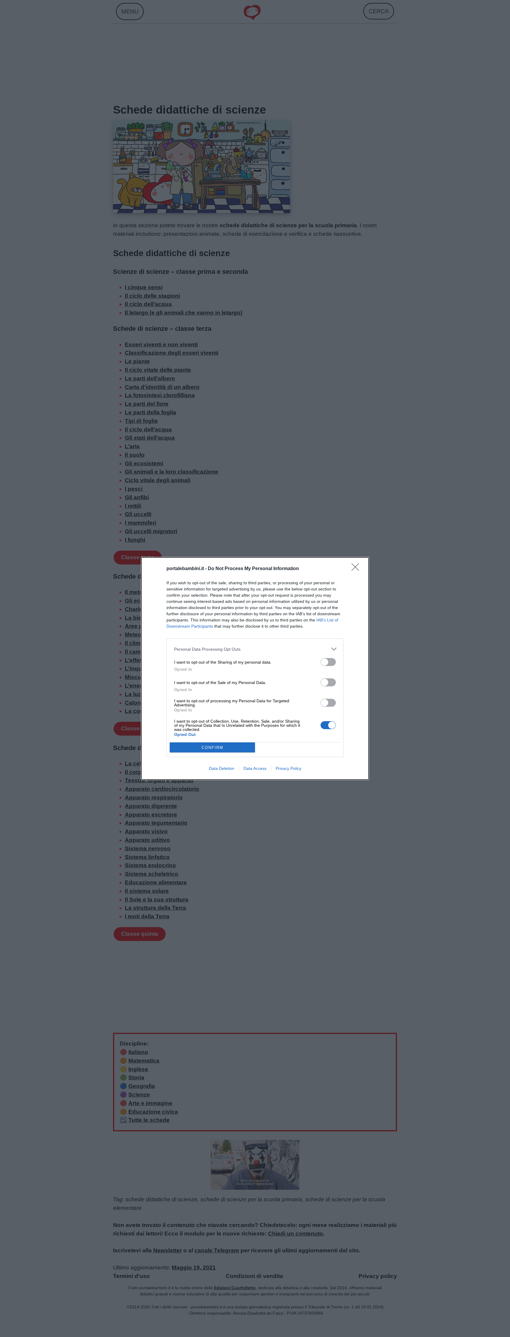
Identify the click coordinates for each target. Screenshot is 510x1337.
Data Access (255, 768)
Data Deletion (221, 768)
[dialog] (255, 668)
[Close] (357, 569)
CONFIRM (212, 747)
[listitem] (255, 649)
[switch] (328, 662)
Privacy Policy (288, 768)
